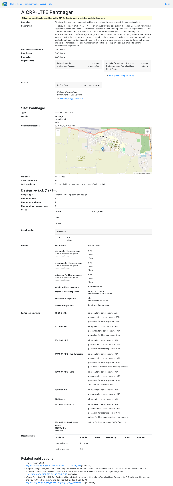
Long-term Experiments (27, 4)
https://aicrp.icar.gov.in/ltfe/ (121, 75)
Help (50, 4)
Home (13, 4)
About (43, 4)
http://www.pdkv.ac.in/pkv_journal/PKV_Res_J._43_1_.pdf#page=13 (55, 483)
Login (167, 4)
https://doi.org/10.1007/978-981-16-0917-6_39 (46, 474)
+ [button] (58, 130)
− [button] (58, 133)
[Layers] (147, 131)
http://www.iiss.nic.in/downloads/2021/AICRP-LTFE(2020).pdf (53, 466)
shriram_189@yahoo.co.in (71, 98)
